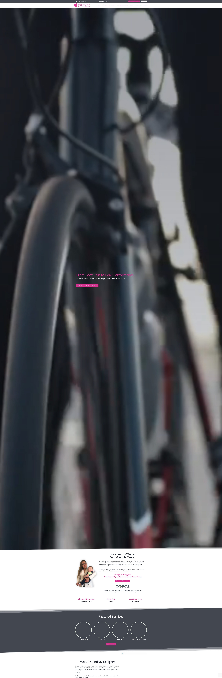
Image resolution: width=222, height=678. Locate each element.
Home (98, 5)
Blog (131, 5)
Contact (145, 5)
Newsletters (138, 5)
